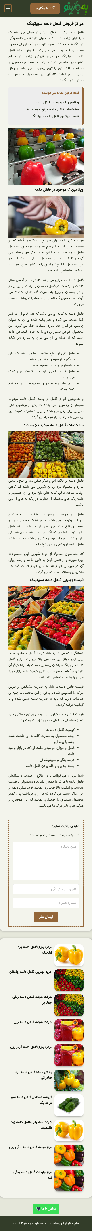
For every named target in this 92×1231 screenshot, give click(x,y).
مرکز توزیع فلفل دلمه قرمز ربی (31, 1047)
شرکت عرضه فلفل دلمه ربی (33, 1022)
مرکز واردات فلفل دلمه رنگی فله (32, 1175)
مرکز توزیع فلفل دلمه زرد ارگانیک (35, 950)
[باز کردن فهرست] (8, 8)
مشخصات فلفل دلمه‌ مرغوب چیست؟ (53, 109)
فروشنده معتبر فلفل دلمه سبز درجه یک (31, 1100)
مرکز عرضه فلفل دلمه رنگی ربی (30, 1147)
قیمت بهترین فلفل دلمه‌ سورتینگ (55, 116)
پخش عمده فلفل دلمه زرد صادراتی (33, 1075)
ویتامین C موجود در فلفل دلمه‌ (57, 102)
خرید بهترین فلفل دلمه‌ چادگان (30, 972)
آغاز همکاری (45, 8)
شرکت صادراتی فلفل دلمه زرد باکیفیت (31, 1125)
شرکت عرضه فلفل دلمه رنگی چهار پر (32, 1000)
